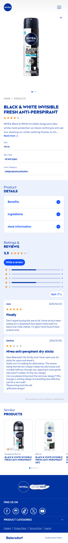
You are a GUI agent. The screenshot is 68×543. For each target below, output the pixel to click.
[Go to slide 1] (32, 91)
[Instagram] (16, 511)
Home (7, 98)
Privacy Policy (20, 528)
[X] (33, 511)
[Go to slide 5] (37, 468)
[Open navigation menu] (59, 7)
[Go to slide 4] (35, 468)
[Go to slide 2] (34, 91)
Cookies (7, 528)
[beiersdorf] (14, 537)
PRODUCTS (20, 98)
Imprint (48, 528)
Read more (9, 136)
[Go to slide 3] (36, 91)
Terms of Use (35, 528)
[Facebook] (7, 511)
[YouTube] (42, 511)
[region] (34, 51)
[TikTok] (25, 511)
